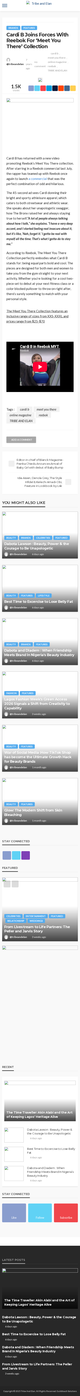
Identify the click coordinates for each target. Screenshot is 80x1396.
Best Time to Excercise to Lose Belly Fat (38, 601)
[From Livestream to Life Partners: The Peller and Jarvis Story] (40, 909)
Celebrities (43, 537)
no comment (40, 64)
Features (29, 27)
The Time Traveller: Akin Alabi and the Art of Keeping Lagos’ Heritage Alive (39, 1115)
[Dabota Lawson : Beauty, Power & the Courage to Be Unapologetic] (40, 535)
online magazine (57, 62)
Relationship (15, 920)
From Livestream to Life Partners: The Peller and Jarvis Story (37, 929)
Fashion (11, 693)
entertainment (36, 916)
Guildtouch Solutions (67, 1391)
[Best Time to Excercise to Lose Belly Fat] (40, 588)
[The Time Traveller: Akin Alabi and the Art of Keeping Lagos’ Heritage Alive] (40, 1101)
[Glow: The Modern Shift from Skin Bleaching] (40, 801)
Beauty (11, 537)
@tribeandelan (15, 64)
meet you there (56, 57)
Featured (61, 537)
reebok (52, 66)
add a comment (21, 439)
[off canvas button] (4, 5)
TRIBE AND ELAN (57, 70)
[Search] (74, 5)
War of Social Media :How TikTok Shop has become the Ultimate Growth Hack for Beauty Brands (37, 757)
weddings (36, 920)
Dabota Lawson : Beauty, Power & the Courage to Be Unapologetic (36, 546)
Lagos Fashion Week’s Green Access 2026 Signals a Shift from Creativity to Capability (37, 703)
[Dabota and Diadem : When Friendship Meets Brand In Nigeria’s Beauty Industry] (40, 641)
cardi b (54, 53)
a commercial (37, 179)
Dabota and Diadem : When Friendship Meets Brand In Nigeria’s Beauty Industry (39, 652)
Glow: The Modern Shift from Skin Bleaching (33, 812)
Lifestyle (43, 595)
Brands (13, 27)
